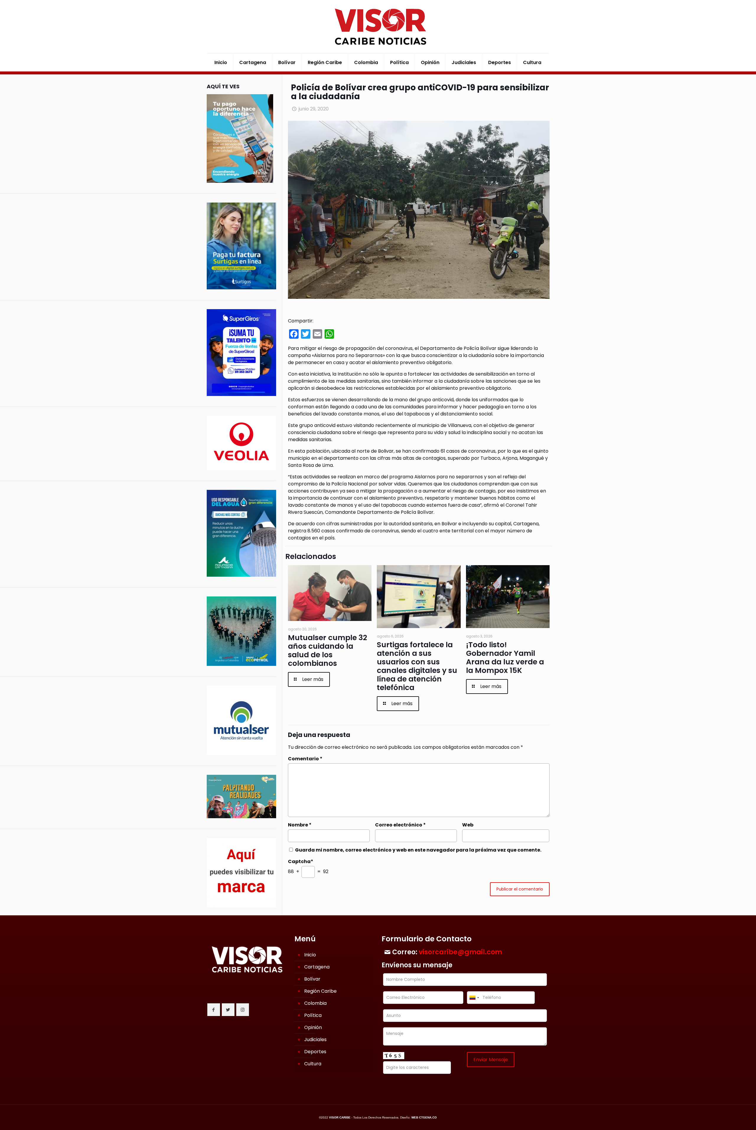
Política (313, 1015)
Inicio (310, 954)
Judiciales (315, 1039)
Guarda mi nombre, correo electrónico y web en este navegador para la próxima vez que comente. (418, 850)
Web (467, 824)
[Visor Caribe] (378, 26)
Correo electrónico (400, 824)
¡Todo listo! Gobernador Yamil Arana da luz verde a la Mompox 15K (505, 658)
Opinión (313, 1027)
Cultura (312, 1063)
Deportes (315, 1051)
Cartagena (317, 966)
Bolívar (312, 979)
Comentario (305, 758)
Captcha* (300, 861)
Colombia (315, 1003)
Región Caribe (320, 991)
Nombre (300, 824)
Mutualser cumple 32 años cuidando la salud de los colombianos (327, 650)
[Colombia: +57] (474, 998)
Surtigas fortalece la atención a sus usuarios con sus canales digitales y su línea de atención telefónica (417, 666)
